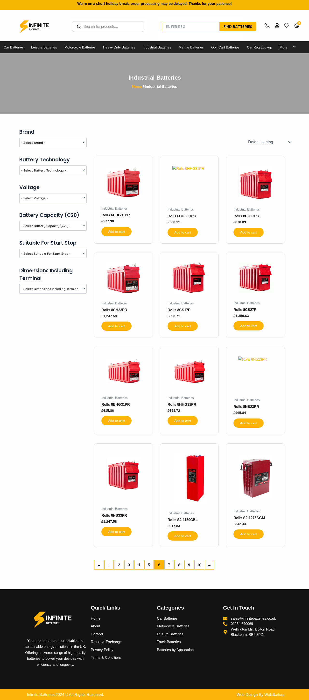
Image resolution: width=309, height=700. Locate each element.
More (284, 47)
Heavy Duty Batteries (119, 47)
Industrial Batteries (157, 47)
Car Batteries (14, 47)
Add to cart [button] (116, 231)
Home (137, 86)
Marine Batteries (191, 47)
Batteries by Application (175, 650)
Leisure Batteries (44, 47)
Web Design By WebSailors (260, 695)
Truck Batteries (169, 642)
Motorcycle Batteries (80, 47)
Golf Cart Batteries (225, 47)
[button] (289, 47)
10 (199, 565)
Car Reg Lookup (259, 47)
